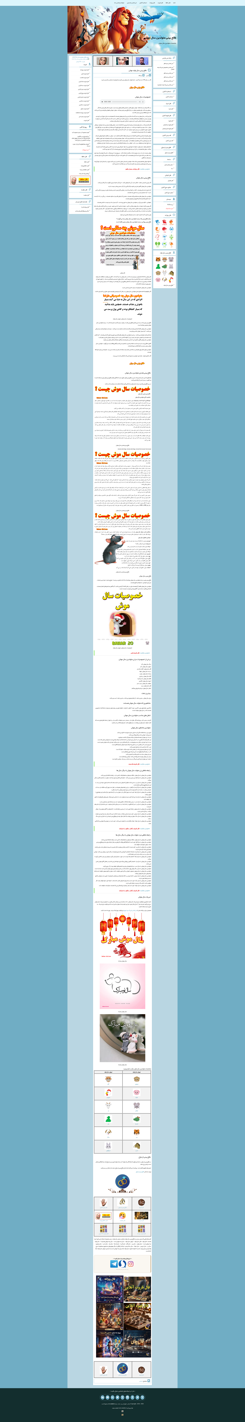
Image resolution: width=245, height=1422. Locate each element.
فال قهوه (171, 120)
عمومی (141, 1381)
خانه (174, 2)
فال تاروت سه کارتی (84, 85)
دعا (172, 168)
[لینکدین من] (103, 1397)
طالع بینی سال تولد (168, 285)
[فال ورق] (109, 1344)
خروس (108, 1097)
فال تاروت (160, 2)
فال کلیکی (170, 180)
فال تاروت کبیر (85, 73)
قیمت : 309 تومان (80, 59)
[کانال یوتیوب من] (107, 1397)
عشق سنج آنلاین (169, 192)
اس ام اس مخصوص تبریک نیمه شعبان (165, 68)
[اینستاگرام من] (127, 1397)
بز (108, 1110)
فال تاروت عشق (85, 108)
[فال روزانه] (109, 1289)
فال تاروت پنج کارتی (84, 93)
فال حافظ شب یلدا (84, 169)
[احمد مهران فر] (142, 61)
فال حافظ (168, 2)
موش (136, 1110)
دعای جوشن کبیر (168, 164)
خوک (136, 1097)
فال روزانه (152, 2)
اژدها (136, 1124)
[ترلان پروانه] (122, 61)
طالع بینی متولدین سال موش (160, 37)
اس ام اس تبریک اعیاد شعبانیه (165, 84)
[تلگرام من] (137, 1397)
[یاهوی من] (142, 1397)
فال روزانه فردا (85, 207)
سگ (108, 1137)
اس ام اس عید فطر (168, 63)
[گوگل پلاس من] (112, 1397)
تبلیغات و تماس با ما (119, 2)
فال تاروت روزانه (84, 69)
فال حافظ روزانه (85, 165)
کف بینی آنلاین (169, 140)
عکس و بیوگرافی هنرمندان (82, 211)
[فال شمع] (109, 1317)
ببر (136, 1137)
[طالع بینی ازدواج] (122, 1182)
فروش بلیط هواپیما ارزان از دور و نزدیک (81, 145)
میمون (136, 1084)
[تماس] (122, 1397)
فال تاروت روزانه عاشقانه (82, 112)
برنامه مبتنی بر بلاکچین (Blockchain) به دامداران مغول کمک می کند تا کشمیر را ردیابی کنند (81, 138)
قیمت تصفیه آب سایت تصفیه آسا (80, 132)
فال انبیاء (170, 108)
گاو (108, 1084)
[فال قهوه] (137, 1317)
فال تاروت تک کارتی (84, 81)
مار (108, 1124)
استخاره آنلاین (143, 2)
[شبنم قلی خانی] (103, 61)
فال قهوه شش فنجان (167, 128)
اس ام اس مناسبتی (132, 2)
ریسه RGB (170, 204)
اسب (136, 1150)
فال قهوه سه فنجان (168, 124)
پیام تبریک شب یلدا (84, 173)
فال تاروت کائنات (84, 77)
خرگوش (108, 1150)
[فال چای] (137, 1344)
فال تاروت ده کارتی (84, 104)
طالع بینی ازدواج (169, 152)
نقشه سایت (115, 1408)
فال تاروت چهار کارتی (83, 89)
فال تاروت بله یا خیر (84, 116)
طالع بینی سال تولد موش (138, 70)
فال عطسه (86, 195)
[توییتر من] (117, 1397)
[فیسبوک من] (132, 1397)
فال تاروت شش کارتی (83, 97)
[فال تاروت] (137, 1289)
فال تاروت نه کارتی (84, 100)
